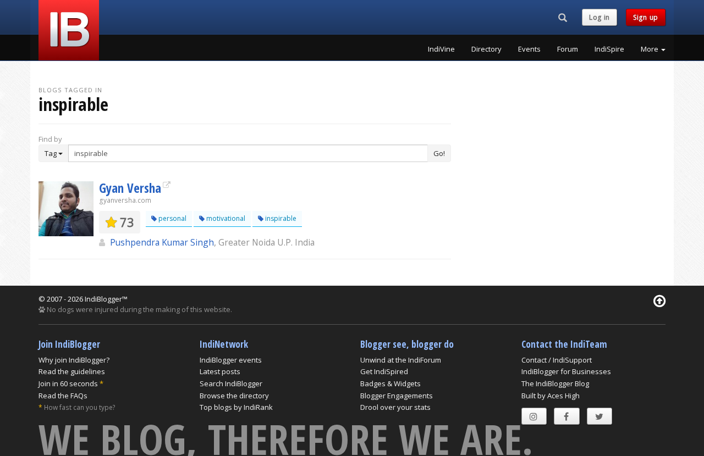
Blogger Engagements (396, 396)
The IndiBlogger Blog (555, 383)
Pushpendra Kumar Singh (162, 242)
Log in (599, 17)
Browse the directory (234, 396)
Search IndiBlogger (231, 383)
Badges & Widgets (390, 383)
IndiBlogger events (231, 360)
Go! (439, 153)
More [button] (650, 49)
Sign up (645, 17)
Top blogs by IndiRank (236, 407)
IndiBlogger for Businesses (566, 371)
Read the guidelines (71, 371)
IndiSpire (609, 49)
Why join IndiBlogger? (73, 360)
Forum (567, 49)
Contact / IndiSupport (556, 360)
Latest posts (220, 371)
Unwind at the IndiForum (400, 360)
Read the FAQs (62, 396)
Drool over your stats (395, 407)
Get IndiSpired (384, 371)
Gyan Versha (130, 188)
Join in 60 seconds (68, 383)
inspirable (279, 218)
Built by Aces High (550, 396)
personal (171, 218)
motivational (225, 218)
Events (529, 49)
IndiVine (441, 49)
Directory (486, 49)
